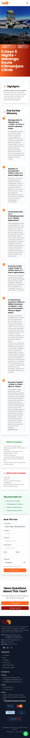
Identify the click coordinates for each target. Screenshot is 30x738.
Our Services (6, 662)
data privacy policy (17, 566)
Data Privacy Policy (8, 665)
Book (4, 658)
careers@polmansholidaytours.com (13, 637)
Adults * (5, 552)
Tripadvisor (6, 655)
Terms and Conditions (9, 667)
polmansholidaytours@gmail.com (13, 640)
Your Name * (7, 530)
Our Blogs (6, 660)
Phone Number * (8, 545)
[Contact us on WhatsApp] (25, 733)
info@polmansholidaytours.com (12, 634)
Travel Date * (7, 559)
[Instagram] (8, 648)
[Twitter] (11, 648)
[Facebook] (4, 648)
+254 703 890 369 (9, 642)
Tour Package (7, 523)
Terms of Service (19, 732)
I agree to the (14, 566)
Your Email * (7, 537)
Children (18, 552)
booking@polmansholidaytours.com (13, 636)
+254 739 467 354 (12, 644)
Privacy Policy (10, 732)
